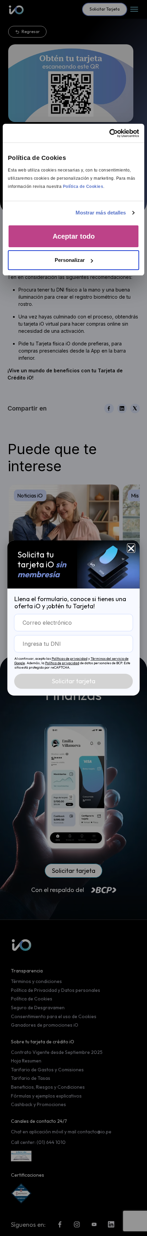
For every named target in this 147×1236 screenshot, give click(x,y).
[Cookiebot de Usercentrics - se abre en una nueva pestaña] (109, 133)
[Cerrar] (131, 547)
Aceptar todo (74, 236)
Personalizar (70, 260)
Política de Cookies (83, 186)
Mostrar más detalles (101, 212)
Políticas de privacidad (70, 658)
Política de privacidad (62, 663)
